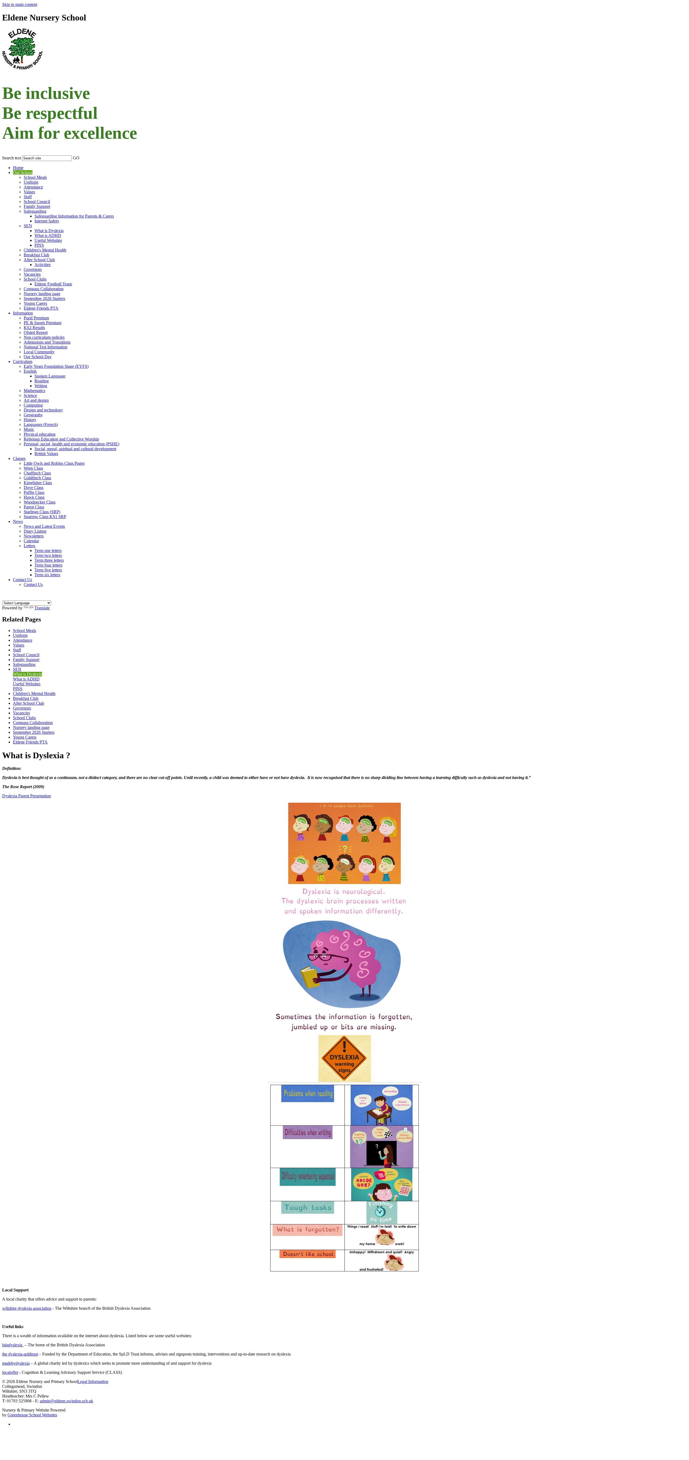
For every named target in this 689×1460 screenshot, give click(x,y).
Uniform (31, 182)
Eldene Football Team (53, 284)
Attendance (33, 187)
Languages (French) (41, 424)
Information (23, 313)
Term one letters (48, 550)
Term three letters (49, 560)
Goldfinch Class (37, 478)
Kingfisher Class (38, 482)
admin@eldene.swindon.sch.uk (66, 1401)
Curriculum (22, 361)
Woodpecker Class (39, 502)
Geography (33, 415)
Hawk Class (34, 497)
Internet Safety (46, 221)
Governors (33, 269)
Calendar (31, 541)
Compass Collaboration (44, 289)
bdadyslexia (12, 1345)
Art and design (36, 400)
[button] (82, 157)
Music (29, 429)
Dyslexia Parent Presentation (26, 796)
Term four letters (48, 565)
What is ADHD (47, 235)
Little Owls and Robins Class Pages (54, 463)
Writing (40, 385)
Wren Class (33, 468)
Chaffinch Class (37, 473)
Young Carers (35, 303)
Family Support (37, 206)
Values (29, 192)
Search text (11, 158)
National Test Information (45, 347)
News (18, 521)
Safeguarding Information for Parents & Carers (74, 216)
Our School (23, 172)
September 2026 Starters (44, 298)
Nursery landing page (42, 293)
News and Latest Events (44, 526)
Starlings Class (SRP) (42, 511)
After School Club (39, 259)
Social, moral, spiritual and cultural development (75, 448)
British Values (46, 453)
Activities (42, 264)
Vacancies (32, 274)
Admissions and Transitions (47, 342)
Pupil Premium (36, 318)
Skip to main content (19, 4)
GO (76, 158)
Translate (42, 608)
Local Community (39, 352)
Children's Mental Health (45, 250)
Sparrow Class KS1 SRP (45, 516)
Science (30, 395)
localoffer (10, 1372)
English (30, 371)
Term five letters (48, 570)
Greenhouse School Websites (32, 1415)
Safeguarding (35, 211)
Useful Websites (48, 240)
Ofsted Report (36, 332)
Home (18, 167)
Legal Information (93, 1381)
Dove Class (33, 487)
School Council (37, 201)
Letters (29, 545)
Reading (41, 381)
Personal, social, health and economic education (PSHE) (71, 444)
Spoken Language (49, 376)
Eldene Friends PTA (41, 308)
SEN (28, 225)
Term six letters (47, 574)
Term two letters (48, 555)
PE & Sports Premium (42, 322)
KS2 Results (34, 327)
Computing (33, 405)
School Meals (35, 177)
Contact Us (22, 579)
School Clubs (35, 279)
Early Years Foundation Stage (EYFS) (56, 366)
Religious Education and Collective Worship (61, 439)
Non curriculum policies (44, 337)
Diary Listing (35, 531)
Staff (28, 196)
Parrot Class (34, 507)
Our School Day (38, 356)
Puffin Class (34, 492)
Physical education (39, 434)
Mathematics (34, 390)
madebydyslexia (16, 1363)
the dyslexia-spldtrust (20, 1354)
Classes (19, 458)
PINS (39, 245)
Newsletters (34, 536)
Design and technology (43, 410)
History (30, 419)
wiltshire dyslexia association (26, 1308)
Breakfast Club (36, 255)
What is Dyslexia (49, 230)
